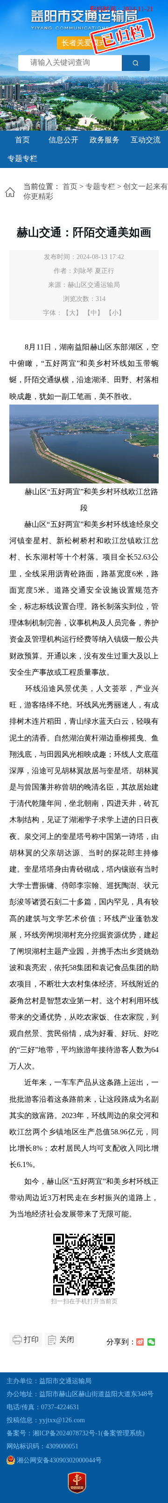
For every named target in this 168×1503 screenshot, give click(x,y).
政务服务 (104, 140)
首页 (22, 140)
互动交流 (146, 140)
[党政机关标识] (77, 1492)
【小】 (115, 312)
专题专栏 (22, 158)
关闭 (66, 1339)
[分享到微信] (151, 1342)
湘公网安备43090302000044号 (58, 1460)
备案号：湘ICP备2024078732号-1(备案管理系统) (76, 1433)
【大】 (72, 312)
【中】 (94, 312)
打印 (31, 1339)
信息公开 (63, 140)
